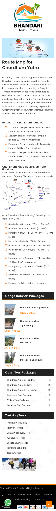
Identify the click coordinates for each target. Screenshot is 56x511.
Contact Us (38, 499)
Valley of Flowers (15, 427)
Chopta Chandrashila (17, 442)
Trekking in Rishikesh (17, 422)
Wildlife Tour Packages (18, 400)
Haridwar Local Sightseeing (34, 307)
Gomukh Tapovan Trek (18, 432)
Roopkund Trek (14, 452)
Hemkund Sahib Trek (17, 447)
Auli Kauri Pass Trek (16, 437)
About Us (10, 494)
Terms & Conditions (44, 494)
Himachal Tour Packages (19, 405)
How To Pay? (24, 494)
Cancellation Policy (20, 499)
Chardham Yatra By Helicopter (22, 390)
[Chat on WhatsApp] (7, 502)
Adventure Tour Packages (19, 395)
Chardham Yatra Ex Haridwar (21, 380)
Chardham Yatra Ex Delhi (19, 385)
